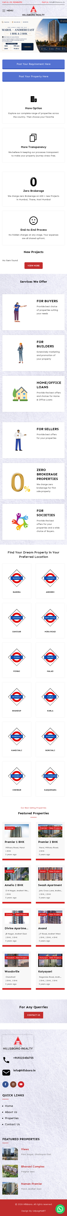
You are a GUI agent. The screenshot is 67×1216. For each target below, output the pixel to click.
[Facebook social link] (5, 1084)
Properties (12, 1118)
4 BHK (54, 937)
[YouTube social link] (21, 1084)
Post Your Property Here (33, 76)
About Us (11, 1112)
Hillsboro (27, 1204)
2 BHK (41, 851)
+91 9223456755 (15, 2)
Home (9, 1106)
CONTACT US (33, 1015)
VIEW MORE (34, 265)
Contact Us (12, 1124)
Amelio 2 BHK (14, 885)
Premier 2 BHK (48, 842)
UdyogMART (39, 1211)
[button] (60, 1209)
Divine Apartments (17, 928)
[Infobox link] (16, 581)
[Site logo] (33, 10)
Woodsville (12, 971)
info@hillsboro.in (57, 2)
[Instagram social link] (13, 1084)
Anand (42, 928)
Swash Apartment (50, 885)
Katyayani (45, 971)
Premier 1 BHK (14, 842)
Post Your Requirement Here (33, 64)
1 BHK (8, 851)
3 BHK (14, 937)
